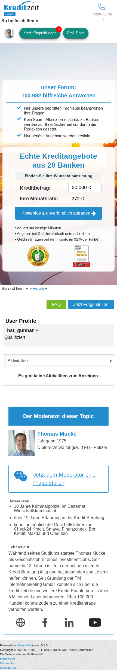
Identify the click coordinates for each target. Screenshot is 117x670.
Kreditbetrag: (35, 188)
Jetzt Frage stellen (91, 304)
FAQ (56, 304)
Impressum (7, 659)
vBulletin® (23, 645)
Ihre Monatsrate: (39, 198)
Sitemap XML (8, 667)
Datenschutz (8, 663)
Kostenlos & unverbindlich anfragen (56, 213)
